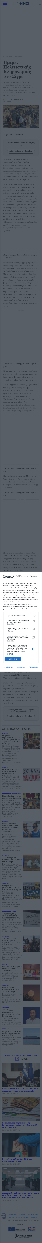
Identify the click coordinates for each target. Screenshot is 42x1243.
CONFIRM (13, 659)
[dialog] (21, 621)
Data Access (21, 667)
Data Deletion (8, 667)
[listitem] (21, 616)
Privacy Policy (34, 667)
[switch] (33, 621)
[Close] (38, 576)
